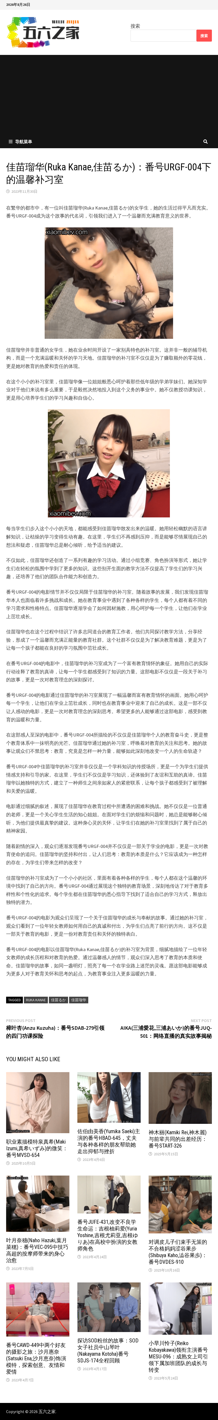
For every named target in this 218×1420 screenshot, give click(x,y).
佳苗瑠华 (78, 999)
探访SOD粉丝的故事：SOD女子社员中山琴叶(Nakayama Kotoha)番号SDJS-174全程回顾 (108, 1350)
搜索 (135, 26)
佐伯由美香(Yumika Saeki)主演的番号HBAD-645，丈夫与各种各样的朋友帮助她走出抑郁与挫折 (108, 1141)
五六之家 (47, 1411)
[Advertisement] (109, 95)
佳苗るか (58, 999)
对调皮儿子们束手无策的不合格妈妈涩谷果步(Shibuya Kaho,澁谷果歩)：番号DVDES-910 (178, 1252)
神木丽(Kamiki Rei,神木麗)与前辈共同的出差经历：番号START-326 (178, 1139)
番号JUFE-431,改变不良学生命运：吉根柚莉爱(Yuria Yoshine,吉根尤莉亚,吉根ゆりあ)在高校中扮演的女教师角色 (107, 1235)
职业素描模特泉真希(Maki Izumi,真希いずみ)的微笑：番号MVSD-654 (37, 1148)
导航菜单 (23, 141)
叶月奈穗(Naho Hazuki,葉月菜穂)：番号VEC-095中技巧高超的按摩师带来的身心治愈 (37, 1250)
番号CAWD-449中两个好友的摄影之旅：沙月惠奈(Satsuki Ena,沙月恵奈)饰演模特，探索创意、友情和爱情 (36, 1358)
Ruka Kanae (36, 999)
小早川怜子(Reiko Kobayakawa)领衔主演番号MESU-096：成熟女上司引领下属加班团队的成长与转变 (178, 1356)
